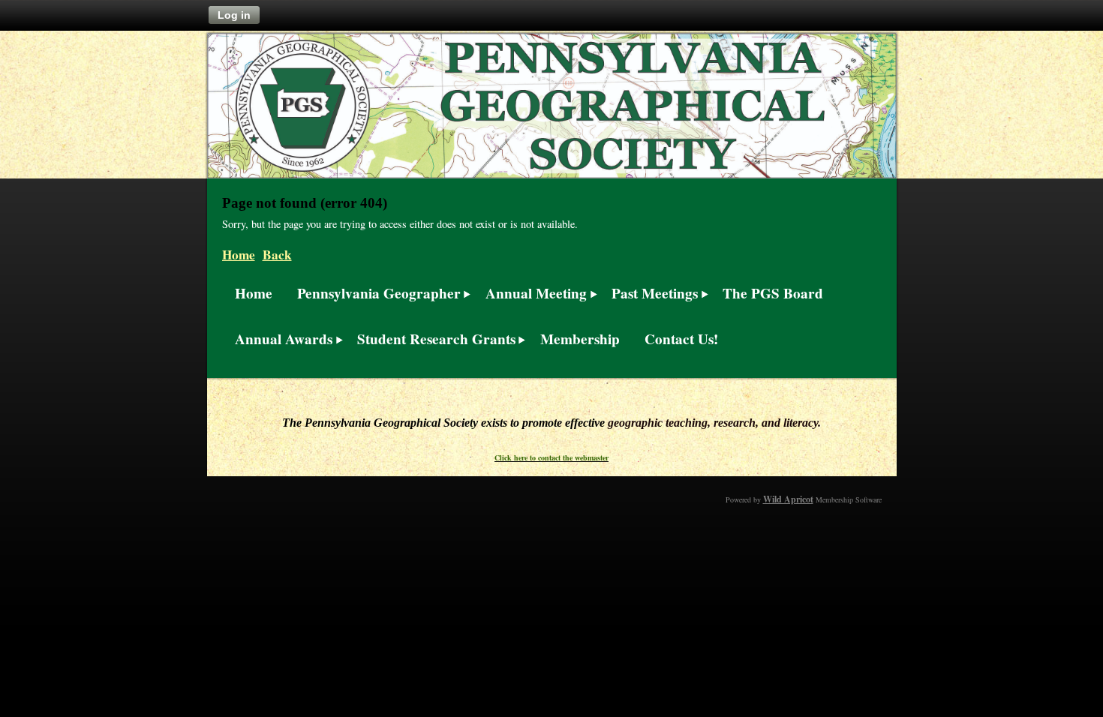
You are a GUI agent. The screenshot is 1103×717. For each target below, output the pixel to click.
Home (238, 254)
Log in (234, 15)
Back (277, 254)
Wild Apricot (788, 499)
